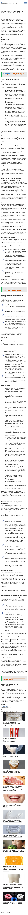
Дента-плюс (4, 2)
